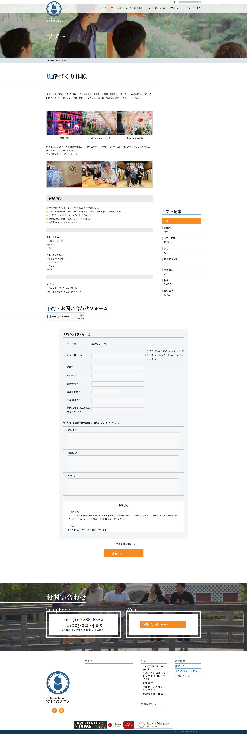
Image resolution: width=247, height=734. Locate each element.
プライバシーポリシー (187, 671)
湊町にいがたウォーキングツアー (154, 689)
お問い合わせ (159, 8)
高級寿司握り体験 (153, 694)
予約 (167, 221)
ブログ (88, 661)
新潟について (125, 8)
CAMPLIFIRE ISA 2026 (153, 668)
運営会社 (138, 8)
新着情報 (180, 661)
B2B (148, 8)
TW (199, 8)
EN (188, 8)
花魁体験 (148, 683)
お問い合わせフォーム (155, 625)
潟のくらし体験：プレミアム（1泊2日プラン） (154, 676)
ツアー (112, 8)
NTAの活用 (174, 8)
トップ (102, 8)
